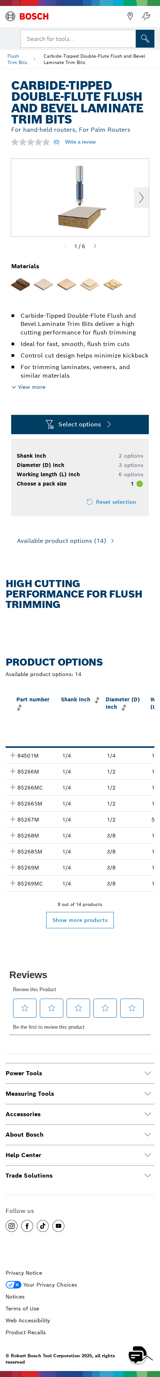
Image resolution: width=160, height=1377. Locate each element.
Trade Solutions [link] (29, 1175)
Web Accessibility (28, 1320)
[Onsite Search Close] (129, 37)
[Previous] (65, 246)
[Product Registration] (146, 16)
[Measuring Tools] (147, 1094)
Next (141, 197)
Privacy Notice (24, 1272)
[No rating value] (32, 142)
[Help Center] (147, 1155)
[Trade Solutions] (147, 1176)
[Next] (95, 246)
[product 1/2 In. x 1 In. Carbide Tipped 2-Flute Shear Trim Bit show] (13, 803)
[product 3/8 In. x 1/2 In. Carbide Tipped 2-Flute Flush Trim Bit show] (13, 867)
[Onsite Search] (145, 39)
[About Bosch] (147, 1135)
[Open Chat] (138, 1355)
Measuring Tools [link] (30, 1094)
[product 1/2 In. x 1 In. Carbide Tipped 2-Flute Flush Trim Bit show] (13, 771)
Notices (15, 1296)
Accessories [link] (23, 1114)
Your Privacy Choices (50, 1284)
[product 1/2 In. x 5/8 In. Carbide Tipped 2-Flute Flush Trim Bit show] (13, 819)
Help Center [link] (23, 1155)
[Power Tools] (147, 1073)
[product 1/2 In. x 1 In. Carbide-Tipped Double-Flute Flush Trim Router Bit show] (13, 787)
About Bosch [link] (25, 1135)
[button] (11, 1226)
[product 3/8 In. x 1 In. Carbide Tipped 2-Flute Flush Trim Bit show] (13, 835)
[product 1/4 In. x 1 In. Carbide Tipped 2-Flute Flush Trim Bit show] (13, 755)
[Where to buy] (130, 16)
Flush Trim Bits (17, 59)
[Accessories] (147, 1114)
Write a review (80, 142)
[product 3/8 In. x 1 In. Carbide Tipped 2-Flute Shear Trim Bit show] (13, 851)
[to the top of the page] (149, 1333)
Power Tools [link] (24, 1073)
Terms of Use (22, 1308)
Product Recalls (26, 1332)
